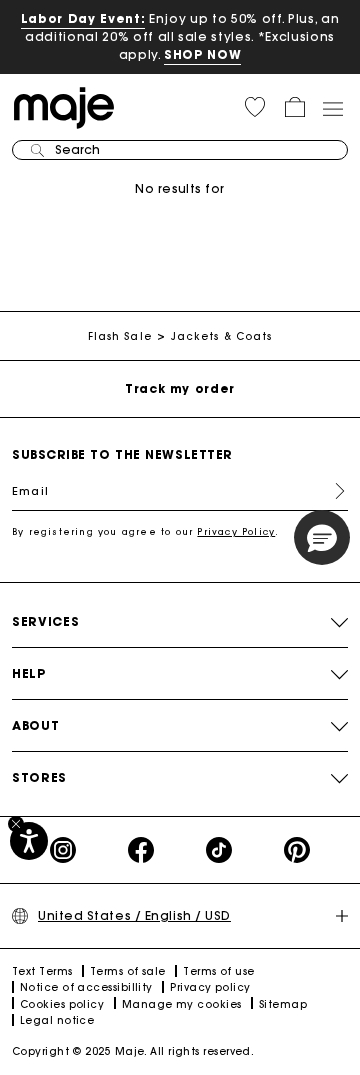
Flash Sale (120, 336)
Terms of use (218, 971)
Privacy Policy (236, 531)
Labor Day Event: (83, 18)
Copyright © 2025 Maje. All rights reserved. (133, 1051)
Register (332, 491)
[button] (255, 107)
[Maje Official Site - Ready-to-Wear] (64, 106)
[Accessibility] (29, 841)
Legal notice (57, 1020)
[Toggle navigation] (332, 108)
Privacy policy (210, 987)
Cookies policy (62, 1004)
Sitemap (283, 1004)
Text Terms (42, 971)
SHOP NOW (202, 54)
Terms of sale (128, 971)
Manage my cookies (182, 1004)
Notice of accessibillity (86, 987)
